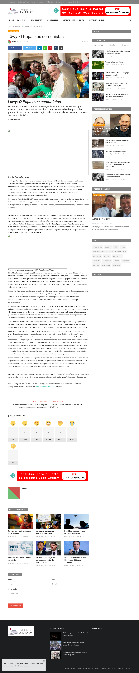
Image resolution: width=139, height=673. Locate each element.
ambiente (96, 261)
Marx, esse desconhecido (45, 386)
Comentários (14, 574)
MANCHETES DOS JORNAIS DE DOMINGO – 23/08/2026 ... (116, 85)
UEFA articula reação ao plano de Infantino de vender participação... (109, 220)
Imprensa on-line (18, 26)
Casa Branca (107, 261)
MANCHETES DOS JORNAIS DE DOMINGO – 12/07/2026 (66, 406)
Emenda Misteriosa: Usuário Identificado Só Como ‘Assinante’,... (75, 560)
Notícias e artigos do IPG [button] (74, 20)
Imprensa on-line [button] (96, 20)
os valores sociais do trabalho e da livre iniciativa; (109, 252)
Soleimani (107, 256)
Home (11, 20)
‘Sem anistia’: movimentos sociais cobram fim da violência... (73, 644)
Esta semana (98, 45)
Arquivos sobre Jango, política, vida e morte (115, 668)
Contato (66, 668)
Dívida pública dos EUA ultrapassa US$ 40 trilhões (117, 142)
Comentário (12, 589)
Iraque (123, 247)
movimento (97, 256)
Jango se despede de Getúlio (115, 151)
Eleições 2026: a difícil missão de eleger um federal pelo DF (116, 96)
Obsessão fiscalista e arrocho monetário (19, 559)
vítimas (116, 261)
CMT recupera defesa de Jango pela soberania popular (117, 74)
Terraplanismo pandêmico (114, 62)
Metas (33, 2)
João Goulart (36, 20)
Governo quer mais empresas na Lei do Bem (19, 532)
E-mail (52, 580)
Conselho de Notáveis (73, 2)
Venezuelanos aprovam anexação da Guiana (45, 532)
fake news (125, 261)
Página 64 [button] (21, 20)
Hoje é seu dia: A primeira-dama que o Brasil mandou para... (118, 52)
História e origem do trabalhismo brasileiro (85, 668)
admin (14, 41)
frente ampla (97, 247)
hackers (96, 265)
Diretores (40, 2)
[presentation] (123, 197)
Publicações (49, 2)
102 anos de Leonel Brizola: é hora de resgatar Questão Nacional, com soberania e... (30, 406)
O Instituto (12, 2)
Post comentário (15, 606)
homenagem (106, 265)
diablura (108, 247)
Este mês (112, 45)
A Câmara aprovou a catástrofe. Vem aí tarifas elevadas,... (75, 634)
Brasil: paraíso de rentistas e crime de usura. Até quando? (75, 654)
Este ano (125, 45)
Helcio (116, 247)
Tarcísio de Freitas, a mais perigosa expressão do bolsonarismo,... (46, 560)
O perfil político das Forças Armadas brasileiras (74, 532)
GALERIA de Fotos (23, 2)
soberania (116, 265)
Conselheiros (60, 2)
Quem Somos (52, 20)
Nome (10, 580)
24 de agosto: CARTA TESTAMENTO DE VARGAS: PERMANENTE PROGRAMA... (117, 164)
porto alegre (117, 256)
